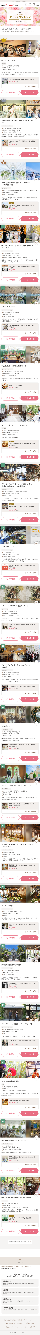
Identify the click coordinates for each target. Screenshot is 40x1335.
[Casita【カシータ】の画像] (20, 714)
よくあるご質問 (31, 1327)
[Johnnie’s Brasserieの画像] (20, 295)
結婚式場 (27, 1266)
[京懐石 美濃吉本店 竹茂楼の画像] (20, 1069)
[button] (20, 1283)
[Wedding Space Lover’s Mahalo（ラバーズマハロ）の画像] (20, 109)
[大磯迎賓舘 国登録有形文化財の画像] (20, 953)
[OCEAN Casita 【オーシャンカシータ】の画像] (20, 1129)
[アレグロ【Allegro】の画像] (20, 894)
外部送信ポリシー (10, 1323)
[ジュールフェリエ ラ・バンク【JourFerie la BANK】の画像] (20, 653)
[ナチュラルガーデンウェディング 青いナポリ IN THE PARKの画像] (20, 234)
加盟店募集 (31, 1323)
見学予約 (12, 92)
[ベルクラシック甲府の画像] (20, 48)
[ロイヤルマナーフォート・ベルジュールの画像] (20, 413)
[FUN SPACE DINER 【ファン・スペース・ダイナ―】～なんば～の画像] (20, 833)
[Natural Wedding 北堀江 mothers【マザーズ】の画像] (20, 1012)
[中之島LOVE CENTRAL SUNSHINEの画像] (20, 354)
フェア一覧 (31, 92)
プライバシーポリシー (29, 1320)
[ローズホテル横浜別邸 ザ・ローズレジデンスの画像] (20, 774)
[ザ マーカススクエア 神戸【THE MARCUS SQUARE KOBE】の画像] (20, 171)
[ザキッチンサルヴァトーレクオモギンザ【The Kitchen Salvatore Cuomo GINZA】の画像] (20, 472)
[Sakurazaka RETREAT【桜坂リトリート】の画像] (20, 594)
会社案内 (7, 1320)
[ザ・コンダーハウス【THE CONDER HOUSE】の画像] (20, 1186)
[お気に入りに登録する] (36, 57)
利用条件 (19, 1320)
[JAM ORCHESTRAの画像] (20, 535)
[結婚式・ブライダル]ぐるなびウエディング (12, 1266)
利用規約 (13, 1320)
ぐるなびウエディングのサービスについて (15, 1327)
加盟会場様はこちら (22, 1323)
